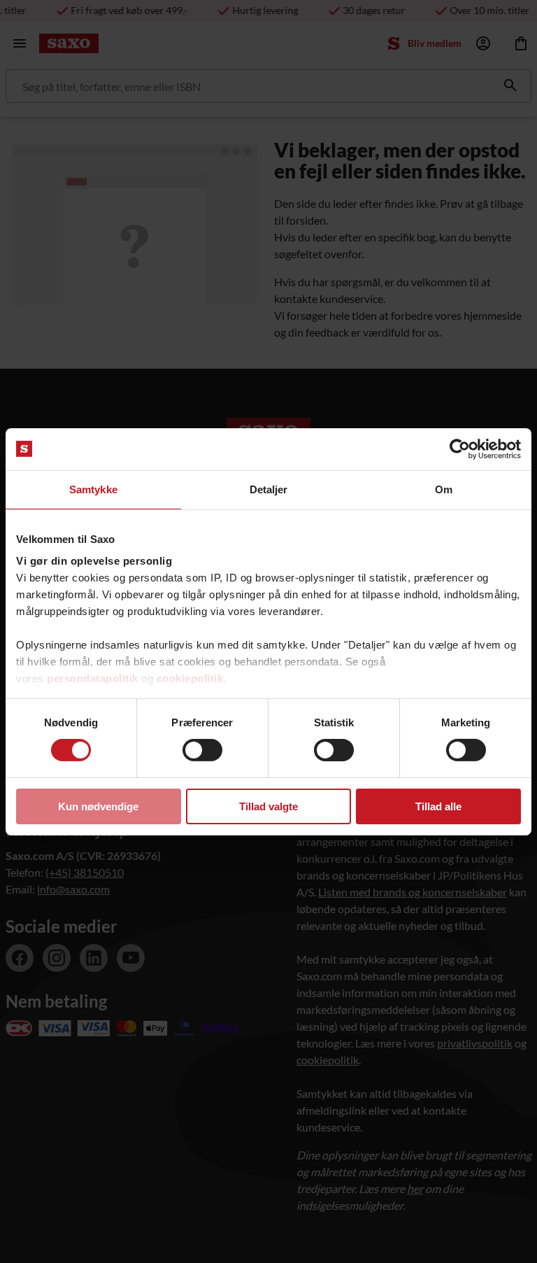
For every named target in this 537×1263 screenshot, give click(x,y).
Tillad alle (438, 806)
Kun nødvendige (98, 806)
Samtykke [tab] (93, 489)
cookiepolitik (190, 678)
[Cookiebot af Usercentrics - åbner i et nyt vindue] (460, 448)
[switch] (202, 750)
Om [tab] (443, 489)
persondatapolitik (92, 678)
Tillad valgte (268, 806)
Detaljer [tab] (269, 489)
